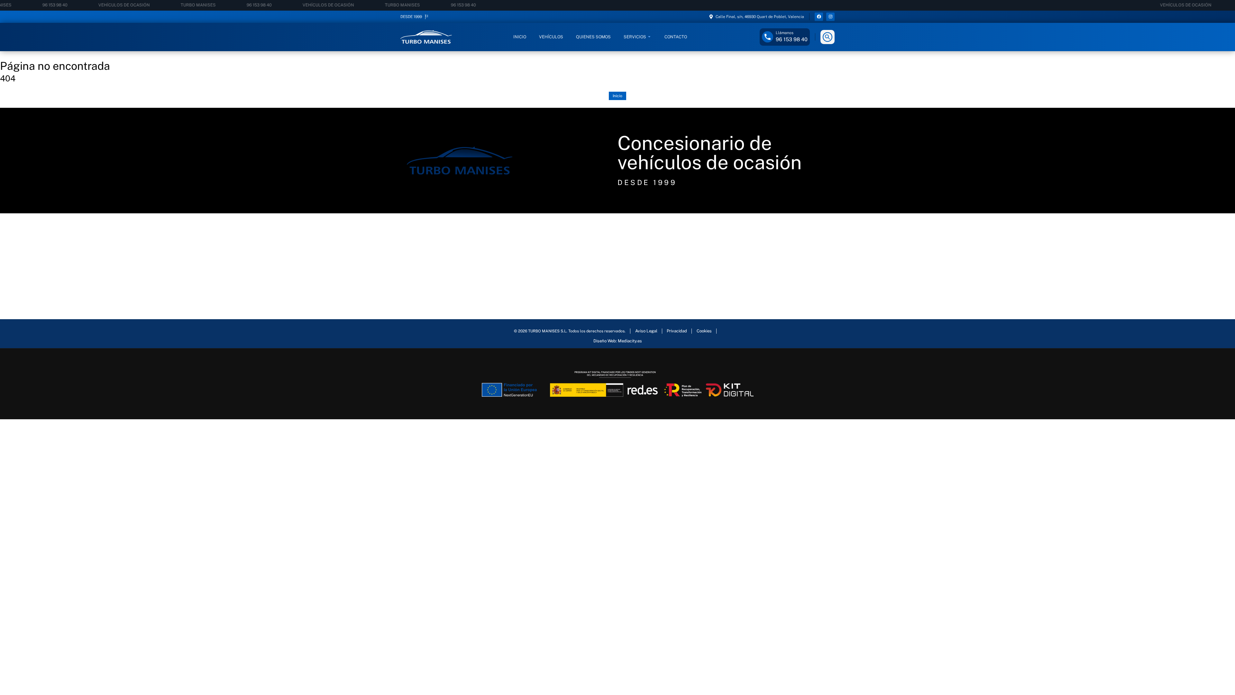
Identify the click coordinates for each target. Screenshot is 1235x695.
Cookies (704, 331)
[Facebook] (819, 17)
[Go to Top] (1222, 676)
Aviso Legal (646, 331)
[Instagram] (830, 17)
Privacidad (677, 331)
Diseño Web (604, 340)
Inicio (617, 96)
